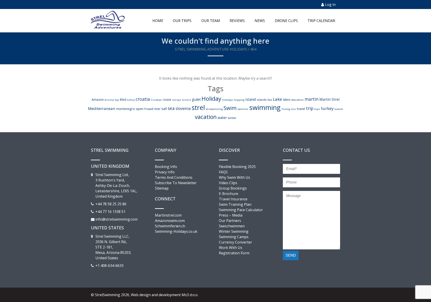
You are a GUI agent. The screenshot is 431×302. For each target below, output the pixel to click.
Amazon (98, 99)
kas (270, 100)
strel (198, 107)
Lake (277, 99)
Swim (230, 108)
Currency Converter (235, 242)
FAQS (223, 172)
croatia (143, 99)
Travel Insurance (233, 199)
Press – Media (230, 215)
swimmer (242, 109)
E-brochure (228, 193)
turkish (338, 109)
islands (262, 100)
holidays (227, 99)
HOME (157, 20)
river (157, 109)
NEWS (260, 20)
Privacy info (165, 172)
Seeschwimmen (232, 226)
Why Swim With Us (234, 177)
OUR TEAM (210, 20)
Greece (186, 99)
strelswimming (214, 109)
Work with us (230, 247)
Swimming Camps (233, 236)
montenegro (125, 109)
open (139, 109)
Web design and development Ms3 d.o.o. (164, 294)
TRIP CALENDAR (321, 20)
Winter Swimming (233, 231)
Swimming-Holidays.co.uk (176, 231)
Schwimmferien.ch (170, 226)
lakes (286, 99)
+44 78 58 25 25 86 (110, 203)
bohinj (131, 99)
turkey (327, 108)
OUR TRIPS (182, 20)
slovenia (183, 108)
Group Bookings (233, 188)
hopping (239, 99)
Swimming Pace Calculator (241, 209)
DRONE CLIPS (286, 20)
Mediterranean (101, 108)
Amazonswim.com (170, 220)
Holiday (211, 98)
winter (232, 118)
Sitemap (162, 188)
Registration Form (234, 253)
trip (309, 108)
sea (171, 108)
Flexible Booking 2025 (237, 166)
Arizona (109, 99)
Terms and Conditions (173, 177)
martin (312, 99)
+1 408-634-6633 (109, 265)
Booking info (166, 166)
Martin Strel (329, 99)
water (222, 117)
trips (317, 109)
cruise (167, 99)
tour (293, 109)
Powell (148, 109)
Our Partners (230, 220)
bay (117, 99)
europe (176, 99)
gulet (196, 99)
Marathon (297, 99)
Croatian (156, 99)
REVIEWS (237, 20)
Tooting (285, 109)
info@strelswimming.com (116, 219)
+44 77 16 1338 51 (110, 211)
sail (164, 108)
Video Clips (228, 182)
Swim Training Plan (235, 204)
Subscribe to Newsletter (176, 182)
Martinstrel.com (168, 215)
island (250, 99)
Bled (123, 99)
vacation (206, 117)
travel (301, 109)
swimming (265, 107)
